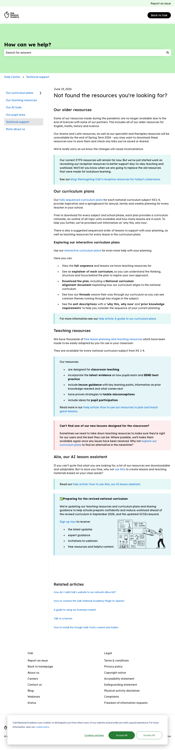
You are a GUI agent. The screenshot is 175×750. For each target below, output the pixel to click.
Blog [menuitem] (31, 690)
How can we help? (27, 44)
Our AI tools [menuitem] (14, 107)
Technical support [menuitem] (17, 122)
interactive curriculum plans (82, 250)
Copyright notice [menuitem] (115, 672)
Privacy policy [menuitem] (113, 666)
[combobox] (84, 52)
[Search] (167, 52)
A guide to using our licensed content (75, 609)
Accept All (121, 735)
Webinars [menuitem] (34, 696)
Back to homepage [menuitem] (40, 666)
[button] (40, 93)
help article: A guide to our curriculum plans (127, 318)
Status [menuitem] (32, 702)
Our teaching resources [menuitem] (21, 100)
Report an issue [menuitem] (38, 660)
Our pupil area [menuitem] (15, 114)
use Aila (120, 469)
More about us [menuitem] (15, 129)
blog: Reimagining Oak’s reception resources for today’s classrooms (115, 179)
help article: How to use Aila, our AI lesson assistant (106, 484)
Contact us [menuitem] (35, 684)
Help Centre (12, 77)
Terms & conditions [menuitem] (116, 660)
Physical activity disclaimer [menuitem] (122, 690)
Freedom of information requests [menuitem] (125, 702)
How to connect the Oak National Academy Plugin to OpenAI (89, 600)
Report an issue (161, 3)
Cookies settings (94, 735)
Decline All (149, 735)
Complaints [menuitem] (111, 696)
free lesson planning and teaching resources (113, 339)
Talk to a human (63, 618)
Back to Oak (159, 15)
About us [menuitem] (33, 672)
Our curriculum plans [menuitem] (19, 92)
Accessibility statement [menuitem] (119, 678)
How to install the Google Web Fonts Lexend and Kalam (86, 627)
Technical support (37, 77)
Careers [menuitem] (33, 678)
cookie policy (42, 726)
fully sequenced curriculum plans (81, 199)
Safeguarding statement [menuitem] (120, 684)
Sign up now (68, 521)
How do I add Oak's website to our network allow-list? (85, 592)
